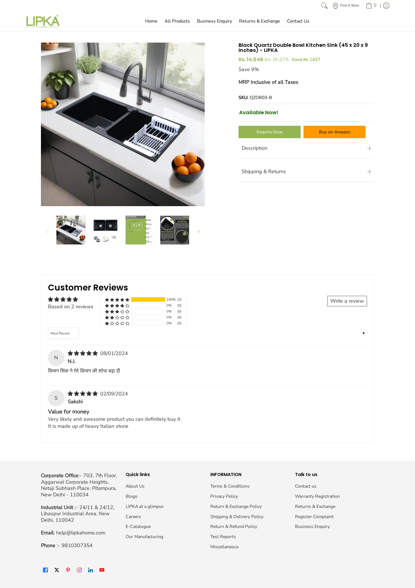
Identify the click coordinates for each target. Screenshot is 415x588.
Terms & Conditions (230, 486)
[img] (83, 353)
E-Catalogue (138, 526)
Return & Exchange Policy (236, 506)
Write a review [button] (347, 301)
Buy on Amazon (334, 132)
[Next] (198, 231)
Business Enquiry (312, 526)
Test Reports (223, 537)
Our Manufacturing (144, 537)
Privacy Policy (224, 496)
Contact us (305, 486)
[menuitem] (371, 5)
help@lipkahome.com (80, 532)
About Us (135, 486)
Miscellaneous (224, 547)
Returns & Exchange (315, 506)
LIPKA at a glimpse (144, 506)
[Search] (324, 5)
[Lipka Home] (43, 21)
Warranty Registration (317, 496)
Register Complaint (314, 517)
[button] (117, 299)
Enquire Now (270, 132)
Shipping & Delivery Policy (236, 517)
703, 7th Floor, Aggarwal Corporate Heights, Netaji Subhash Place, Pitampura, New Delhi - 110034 (79, 485)
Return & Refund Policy (233, 526)
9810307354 (77, 545)
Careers (133, 517)
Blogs (131, 496)
